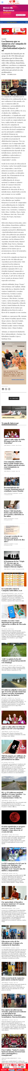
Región (10, 800)
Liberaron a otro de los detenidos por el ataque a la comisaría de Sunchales (12, 943)
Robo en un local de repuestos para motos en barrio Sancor (13, 979)
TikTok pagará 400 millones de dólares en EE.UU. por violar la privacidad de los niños (14, 757)
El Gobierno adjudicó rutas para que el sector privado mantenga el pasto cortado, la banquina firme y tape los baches (14, 692)
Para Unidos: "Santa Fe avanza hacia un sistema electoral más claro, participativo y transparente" (13, 1052)
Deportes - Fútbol (12, 665)
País (13, 698)
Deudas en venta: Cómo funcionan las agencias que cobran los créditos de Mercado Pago (14, 623)
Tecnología (5, 762)
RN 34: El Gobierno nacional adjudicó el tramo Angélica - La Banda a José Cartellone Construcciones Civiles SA (13, 795)
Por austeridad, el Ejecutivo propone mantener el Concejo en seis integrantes (13, 904)
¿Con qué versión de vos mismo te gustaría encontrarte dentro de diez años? (14, 538)
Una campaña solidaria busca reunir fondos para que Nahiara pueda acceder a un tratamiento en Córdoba (14, 465)
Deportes (11, 873)
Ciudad (15, 593)
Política (19, 1058)
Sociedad (4, 39)
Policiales (11, 982)
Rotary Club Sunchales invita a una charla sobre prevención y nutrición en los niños (14, 513)
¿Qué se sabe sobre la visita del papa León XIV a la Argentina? (14, 441)
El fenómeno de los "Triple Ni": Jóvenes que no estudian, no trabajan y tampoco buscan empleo (14, 564)
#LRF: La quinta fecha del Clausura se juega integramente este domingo (14, 660)
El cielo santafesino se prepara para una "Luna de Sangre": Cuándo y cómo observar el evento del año (13, 829)
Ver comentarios (14, 398)
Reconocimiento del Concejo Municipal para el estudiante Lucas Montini (14, 489)
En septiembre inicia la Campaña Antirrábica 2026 (12, 589)
